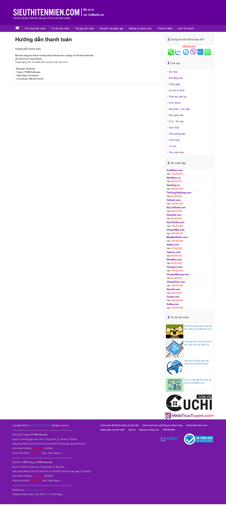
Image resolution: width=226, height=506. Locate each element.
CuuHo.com (173, 296)
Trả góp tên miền (84, 28)
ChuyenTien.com (176, 281)
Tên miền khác (176, 152)
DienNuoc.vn (174, 177)
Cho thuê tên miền (35, 28)
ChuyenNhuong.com (178, 274)
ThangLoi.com (175, 266)
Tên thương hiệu (177, 133)
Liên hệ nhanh (186, 28)
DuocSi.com (173, 289)
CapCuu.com (174, 252)
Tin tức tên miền (60, 28)
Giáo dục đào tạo (178, 96)
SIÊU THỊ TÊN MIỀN (40, 425)
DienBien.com (174, 259)
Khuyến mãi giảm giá (111, 28)
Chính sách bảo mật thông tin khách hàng (162, 425)
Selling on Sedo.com (140, 28)
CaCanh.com (174, 200)
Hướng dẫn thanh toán (196, 425)
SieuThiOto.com (176, 222)
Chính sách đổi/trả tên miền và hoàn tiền (119, 425)
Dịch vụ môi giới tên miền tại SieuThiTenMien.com (197, 381)
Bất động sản (176, 78)
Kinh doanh (175, 102)
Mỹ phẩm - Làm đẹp (179, 109)
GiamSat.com (174, 214)
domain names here (34, 489)
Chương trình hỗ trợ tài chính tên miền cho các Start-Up (198, 343)
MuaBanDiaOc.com (177, 237)
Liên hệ (131, 429)
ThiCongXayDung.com (179, 192)
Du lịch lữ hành (177, 90)
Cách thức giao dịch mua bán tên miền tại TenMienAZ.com (198, 327)
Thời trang (174, 140)
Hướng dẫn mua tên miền (112, 429)
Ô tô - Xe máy (176, 121)
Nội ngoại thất (176, 115)
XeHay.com (173, 304)
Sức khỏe (174, 127)
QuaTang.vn (173, 185)
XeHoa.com (173, 244)
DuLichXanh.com (176, 207)
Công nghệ (174, 84)
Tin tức (172, 146)
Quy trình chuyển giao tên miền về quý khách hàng (196, 362)
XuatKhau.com (175, 170)
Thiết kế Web (164, 28)
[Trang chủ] (17, 28)
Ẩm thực (173, 71)
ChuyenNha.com (176, 229)
